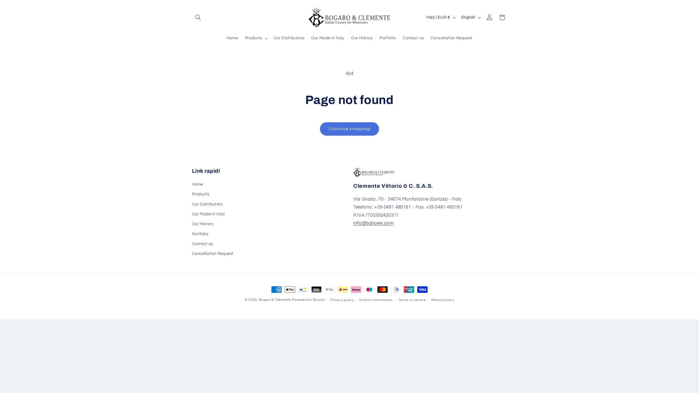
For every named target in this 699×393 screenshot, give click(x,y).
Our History (203, 224)
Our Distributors (207, 204)
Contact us (202, 244)
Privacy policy (342, 300)
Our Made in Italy (208, 214)
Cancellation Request (213, 254)
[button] (198, 17)
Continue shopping (350, 129)
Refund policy (442, 300)
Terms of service (412, 300)
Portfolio (200, 234)
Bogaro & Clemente (275, 299)
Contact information (376, 300)
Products (200, 194)
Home (197, 184)
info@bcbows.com (373, 223)
